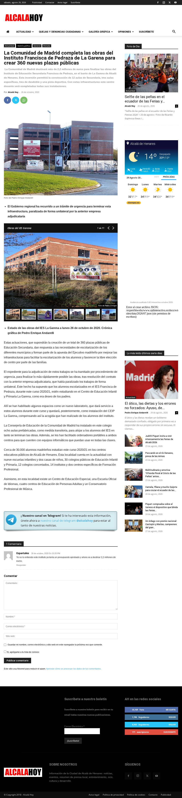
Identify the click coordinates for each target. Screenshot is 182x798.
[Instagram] (163, 2)
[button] (174, 32)
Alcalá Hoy (13, 92)
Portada (46, 45)
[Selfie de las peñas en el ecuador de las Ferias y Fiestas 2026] (151, 73)
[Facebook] (157, 2)
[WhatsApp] (23, 100)
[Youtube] (175, 2)
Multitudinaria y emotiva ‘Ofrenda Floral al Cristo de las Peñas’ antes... (160, 473)
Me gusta (171, 709)
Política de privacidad (113, 794)
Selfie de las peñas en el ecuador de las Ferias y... (145, 99)
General (37, 45)
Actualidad (23, 31)
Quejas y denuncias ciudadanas (60, 31)
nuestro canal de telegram (66, 521)
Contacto (153, 794)
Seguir (172, 717)
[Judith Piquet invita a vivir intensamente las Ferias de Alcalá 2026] (134, 440)
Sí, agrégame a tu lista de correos (22, 652)
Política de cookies (136, 794)
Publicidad (37, 2)
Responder (21, 565)
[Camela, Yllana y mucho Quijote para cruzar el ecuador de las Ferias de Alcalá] (134, 492)
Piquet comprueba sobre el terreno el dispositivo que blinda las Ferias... (161, 507)
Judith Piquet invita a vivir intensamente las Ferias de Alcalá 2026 (159, 439)
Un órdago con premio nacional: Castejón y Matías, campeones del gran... (161, 524)
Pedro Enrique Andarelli (136, 412)
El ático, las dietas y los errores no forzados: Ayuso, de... (150, 405)
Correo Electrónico (74, 726)
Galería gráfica (99, 31)
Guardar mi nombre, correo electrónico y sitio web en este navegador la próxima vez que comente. (55, 644)
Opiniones (124, 31)
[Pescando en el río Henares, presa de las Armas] (134, 457)
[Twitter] (169, 2)
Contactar (49, 2)
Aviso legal (62, 2)
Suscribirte (170, 732)
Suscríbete (75, 2)
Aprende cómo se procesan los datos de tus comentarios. (73, 669)
